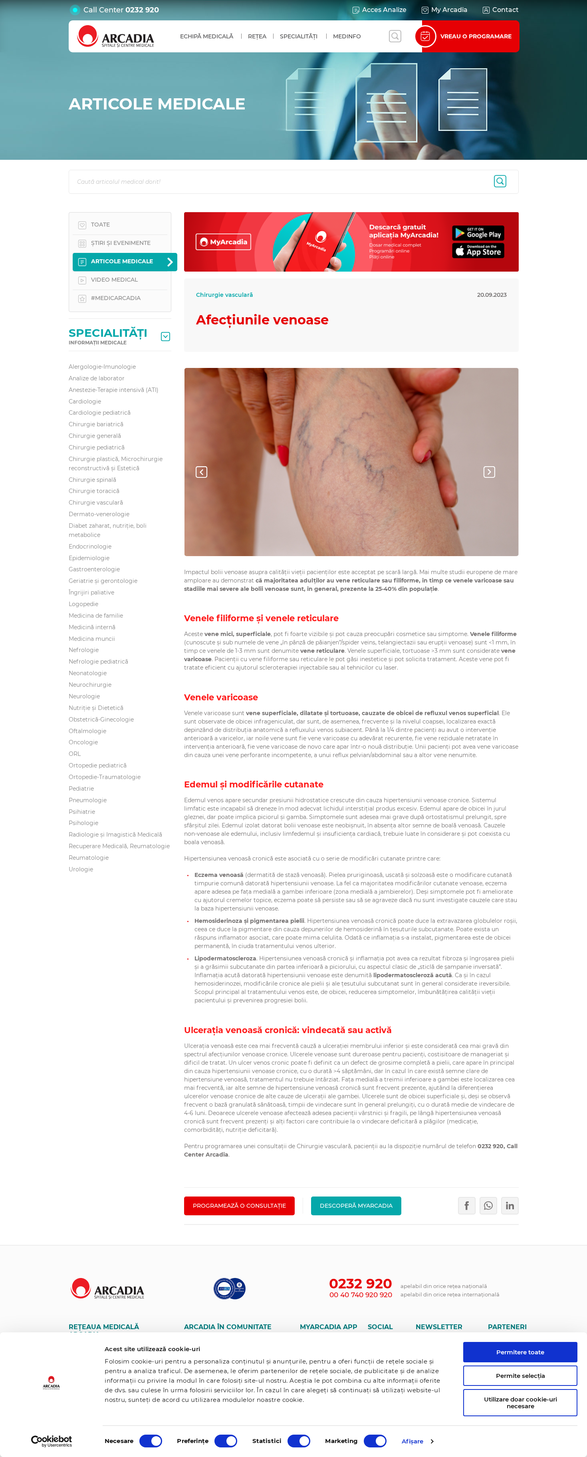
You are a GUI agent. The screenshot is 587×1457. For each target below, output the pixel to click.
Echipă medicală (206, 36)
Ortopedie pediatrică (98, 765)
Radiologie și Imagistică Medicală (115, 834)
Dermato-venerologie (99, 514)
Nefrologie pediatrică (98, 661)
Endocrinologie (90, 546)
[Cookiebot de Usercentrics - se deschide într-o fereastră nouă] (52, 1441)
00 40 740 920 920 (360, 1295)
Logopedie (83, 604)
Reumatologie (89, 857)
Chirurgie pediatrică (97, 447)
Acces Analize (384, 10)
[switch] (225, 1441)
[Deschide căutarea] (395, 36)
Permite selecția (520, 1375)
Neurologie (84, 696)
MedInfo (347, 36)
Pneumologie (88, 800)
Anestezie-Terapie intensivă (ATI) (114, 390)
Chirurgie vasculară (96, 502)
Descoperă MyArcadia (356, 1205)
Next (496, 472)
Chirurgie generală (95, 435)
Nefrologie (84, 650)
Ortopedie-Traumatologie (105, 777)
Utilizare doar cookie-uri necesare (520, 1402)
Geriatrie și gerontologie (103, 580)
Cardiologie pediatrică (100, 412)
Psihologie (83, 823)
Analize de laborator (97, 378)
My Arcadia (449, 10)
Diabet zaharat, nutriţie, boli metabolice (108, 530)
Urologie (81, 869)
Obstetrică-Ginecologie (101, 719)
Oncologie (83, 742)
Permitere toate (520, 1352)
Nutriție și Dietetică (96, 708)
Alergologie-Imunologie (102, 366)
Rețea (257, 36)
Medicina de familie (96, 615)
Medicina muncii (92, 638)
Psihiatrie (82, 811)
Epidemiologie (89, 558)
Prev (208, 472)
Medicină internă (92, 627)
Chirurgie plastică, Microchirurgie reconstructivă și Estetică (116, 463)
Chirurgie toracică (94, 491)
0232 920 (142, 10)
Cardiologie (85, 401)
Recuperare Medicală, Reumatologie (119, 846)
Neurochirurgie (90, 684)
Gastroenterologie (94, 569)
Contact (505, 10)
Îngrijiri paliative (91, 592)
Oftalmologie (87, 731)
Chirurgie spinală (92, 479)
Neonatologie (88, 673)
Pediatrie (81, 788)
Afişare (413, 1441)
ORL (75, 753)
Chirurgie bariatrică (96, 424)
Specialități (298, 36)
